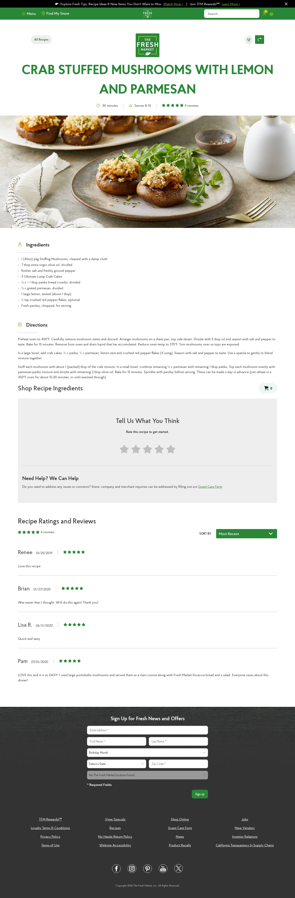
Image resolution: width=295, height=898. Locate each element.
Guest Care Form (210, 486)
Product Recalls (180, 845)
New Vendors (245, 828)
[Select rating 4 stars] (159, 449)
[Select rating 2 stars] (136, 449)
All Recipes (41, 39)
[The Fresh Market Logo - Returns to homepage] (147, 46)
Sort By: (205, 534)
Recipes (115, 828)
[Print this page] (249, 40)
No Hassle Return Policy (115, 836)
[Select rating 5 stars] (171, 449)
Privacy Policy (50, 836)
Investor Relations (244, 836)
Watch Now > (173, 4)
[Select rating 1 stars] (124, 449)
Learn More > (231, 4)
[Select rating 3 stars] (147, 449)
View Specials (115, 819)
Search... (214, 13)
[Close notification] (286, 4)
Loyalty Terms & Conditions (50, 828)
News (180, 836)
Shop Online (180, 819)
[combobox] (147, 752)
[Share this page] (259, 39)
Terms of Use (50, 845)
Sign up (200, 794)
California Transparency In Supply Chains (245, 845)
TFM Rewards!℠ (50, 819)
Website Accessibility (115, 845)
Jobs (244, 819)
